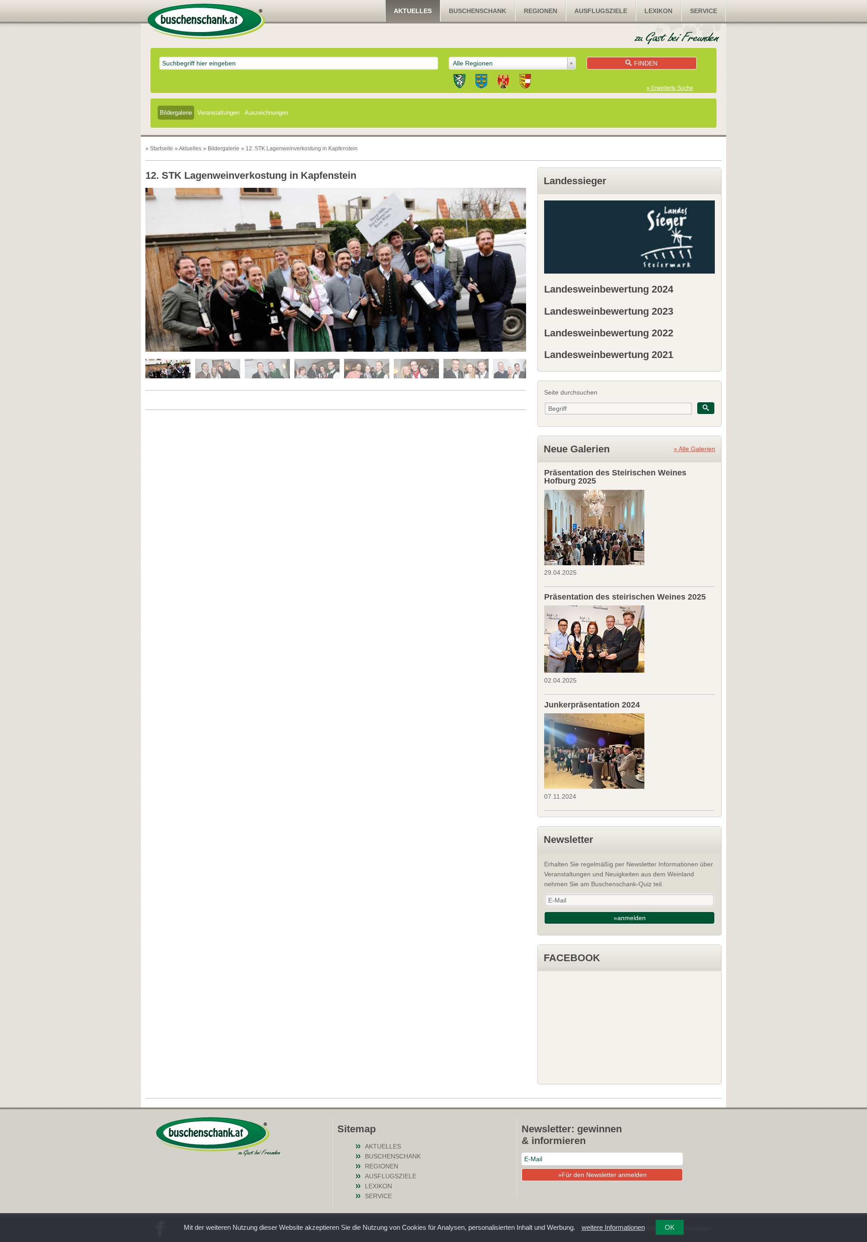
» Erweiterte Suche (670, 88)
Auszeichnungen (266, 112)
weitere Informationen (613, 1227)
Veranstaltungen (218, 112)
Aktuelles (413, 10)
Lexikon (658, 10)
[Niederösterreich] (481, 82)
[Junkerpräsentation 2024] (629, 750)
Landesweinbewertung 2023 (608, 311)
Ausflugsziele (600, 10)
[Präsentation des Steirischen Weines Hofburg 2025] (629, 526)
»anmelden (630, 917)
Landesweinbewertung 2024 (608, 289)
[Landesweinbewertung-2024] (629, 237)
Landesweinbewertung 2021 (608, 354)
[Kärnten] (525, 82)
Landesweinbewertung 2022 (608, 333)
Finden (645, 63)
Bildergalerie (176, 112)
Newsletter (568, 839)
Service (703, 10)
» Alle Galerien (694, 448)
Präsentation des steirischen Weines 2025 (625, 596)
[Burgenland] (503, 82)
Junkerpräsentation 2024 (592, 704)
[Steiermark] (459, 82)
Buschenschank (477, 10)
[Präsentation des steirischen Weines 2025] (629, 638)
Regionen (540, 10)
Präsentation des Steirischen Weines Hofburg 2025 (615, 476)
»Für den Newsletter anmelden (602, 1174)
